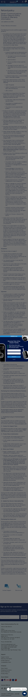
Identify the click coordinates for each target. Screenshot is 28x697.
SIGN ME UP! (14, 356)
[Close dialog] (27, 336)
